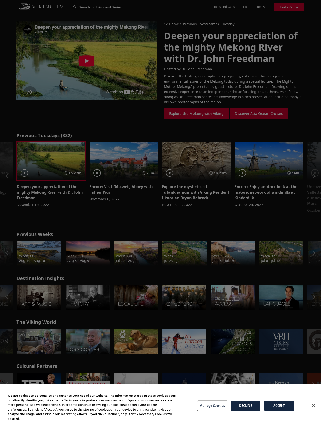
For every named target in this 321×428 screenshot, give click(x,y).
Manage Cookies (212, 406)
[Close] (313, 405)
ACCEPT (279, 406)
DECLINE (245, 406)
